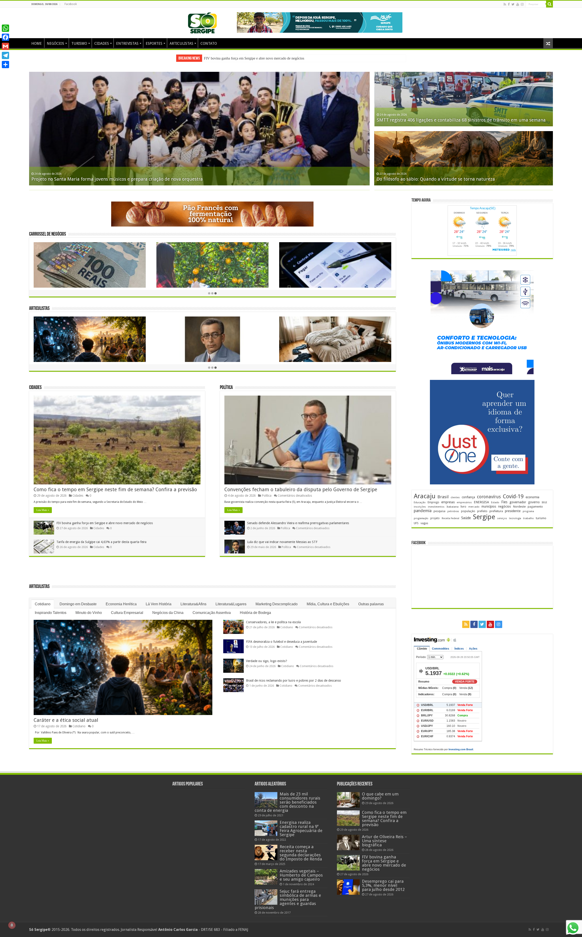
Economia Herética (121, 604)
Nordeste (519, 506)
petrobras (453, 511)
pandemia (422, 510)
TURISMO (79, 43)
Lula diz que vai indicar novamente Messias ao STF (282, 542)
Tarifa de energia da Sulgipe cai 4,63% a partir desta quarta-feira (101, 542)
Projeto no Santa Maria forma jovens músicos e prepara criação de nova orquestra (117, 179)
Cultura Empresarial (127, 613)
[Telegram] (5, 55)
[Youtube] (517, 4)
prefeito (482, 511)
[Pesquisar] (549, 4)
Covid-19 (513, 496)
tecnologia (515, 518)
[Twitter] (513, 4)
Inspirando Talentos (50, 613)
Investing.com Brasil (461, 749)
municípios (489, 506)
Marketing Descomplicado (277, 604)
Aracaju (424, 496)
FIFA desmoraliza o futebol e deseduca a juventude (281, 641)
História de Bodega (255, 613)
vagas (424, 523)
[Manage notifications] (11, 925)
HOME (36, 43)
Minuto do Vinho (88, 613)
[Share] (5, 64)
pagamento (535, 506)
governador (517, 502)
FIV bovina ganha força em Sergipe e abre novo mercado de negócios (104, 523)
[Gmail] (5, 46)
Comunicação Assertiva (212, 613)
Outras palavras (371, 604)
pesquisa (439, 511)
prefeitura (496, 511)
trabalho (528, 518)
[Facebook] (508, 4)
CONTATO (209, 43)
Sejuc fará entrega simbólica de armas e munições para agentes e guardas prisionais (288, 899)
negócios (504, 506)
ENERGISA (481, 502)
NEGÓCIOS (55, 43)
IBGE (544, 502)
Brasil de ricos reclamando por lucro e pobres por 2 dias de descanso (293, 680)
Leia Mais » (42, 510)
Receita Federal (450, 518)
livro (463, 506)
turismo (541, 518)
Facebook (71, 4)
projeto (435, 518)
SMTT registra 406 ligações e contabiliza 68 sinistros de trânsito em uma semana (461, 120)
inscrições (420, 506)
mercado (473, 506)
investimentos (436, 506)
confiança (468, 497)
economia (532, 497)
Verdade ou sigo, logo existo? (266, 661)
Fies (504, 502)
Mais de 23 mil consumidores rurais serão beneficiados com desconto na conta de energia (287, 802)
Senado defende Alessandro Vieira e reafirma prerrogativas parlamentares (298, 523)
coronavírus (489, 496)
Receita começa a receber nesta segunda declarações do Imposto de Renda (301, 852)
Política (226, 387)
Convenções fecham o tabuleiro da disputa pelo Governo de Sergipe (300, 489)
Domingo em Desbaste (78, 604)
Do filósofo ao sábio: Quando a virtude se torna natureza (435, 179)
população (468, 511)
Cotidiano (42, 604)
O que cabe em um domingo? (380, 796)
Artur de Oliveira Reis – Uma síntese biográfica (384, 840)
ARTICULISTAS (181, 43)
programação (421, 518)
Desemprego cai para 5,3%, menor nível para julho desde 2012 (249, 58)
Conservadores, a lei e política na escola (273, 622)
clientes (455, 497)
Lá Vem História (158, 604)
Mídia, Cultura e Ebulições (328, 604)
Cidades (35, 387)
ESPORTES (154, 43)
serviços (502, 518)
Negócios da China (167, 613)
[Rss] (505, 4)
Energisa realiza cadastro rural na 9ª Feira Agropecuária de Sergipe (301, 828)
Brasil (443, 496)
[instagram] (522, 4)
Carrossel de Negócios (47, 234)
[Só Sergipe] (202, 22)
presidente (513, 511)
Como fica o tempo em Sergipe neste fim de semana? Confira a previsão (115, 489)
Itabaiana (453, 506)
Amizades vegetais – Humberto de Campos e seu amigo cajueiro (301, 875)
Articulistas (39, 308)
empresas (448, 502)
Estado (495, 502)
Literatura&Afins (193, 604)
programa (528, 511)
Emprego (433, 502)
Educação (420, 502)
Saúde (466, 518)
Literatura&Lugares (231, 604)
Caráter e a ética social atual (66, 720)
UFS (416, 523)
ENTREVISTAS (127, 43)
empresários (464, 502)
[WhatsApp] (5, 28)
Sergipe (484, 517)
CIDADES (101, 43)
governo (534, 502)
